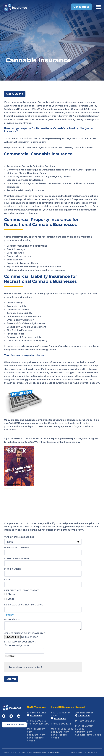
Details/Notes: (12, 619)
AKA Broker (55, 752)
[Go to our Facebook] (3, 716)
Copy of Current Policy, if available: (25, 633)
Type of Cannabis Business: (19, 537)
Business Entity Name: (16, 547)
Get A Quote (14, 93)
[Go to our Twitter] (11, 716)
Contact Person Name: (17, 558)
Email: (7, 579)
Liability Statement (91, 752)
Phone (11, 594)
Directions (36, 715)
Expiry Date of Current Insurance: (23, 605)
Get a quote (81, 6)
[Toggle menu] (98, 7)
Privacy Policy (76, 752)
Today (10, 614)
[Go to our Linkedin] (18, 716)
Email (10, 598)
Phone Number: (12, 569)
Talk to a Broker (14, 724)
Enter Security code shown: (20, 642)
